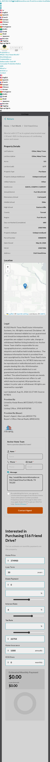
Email (31, 462)
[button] (25, 286)
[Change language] (2, 10)
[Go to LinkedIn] (1, 8)
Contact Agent (25, 510)
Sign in (8, 43)
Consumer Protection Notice (10, 64)
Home (6, 126)
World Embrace (5, 57)
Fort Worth (16, 126)
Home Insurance (12, 645)
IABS (1, 66)
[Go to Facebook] (1, 3)
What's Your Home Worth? (9, 55)
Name (13, 451)
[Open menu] (1, 111)
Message (13, 472)
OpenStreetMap (22, 314)
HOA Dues (10, 657)
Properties (4, 52)
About (2, 68)
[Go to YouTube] (1, 5)
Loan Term (10, 567)
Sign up (2, 43)
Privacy (23, 504)
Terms (17, 504)
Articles (3, 70)
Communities (5, 59)
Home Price (10, 555)
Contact (3, 73)
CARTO (42, 314)
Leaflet (11, 314)
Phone (13, 462)
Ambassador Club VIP (8, 61)
